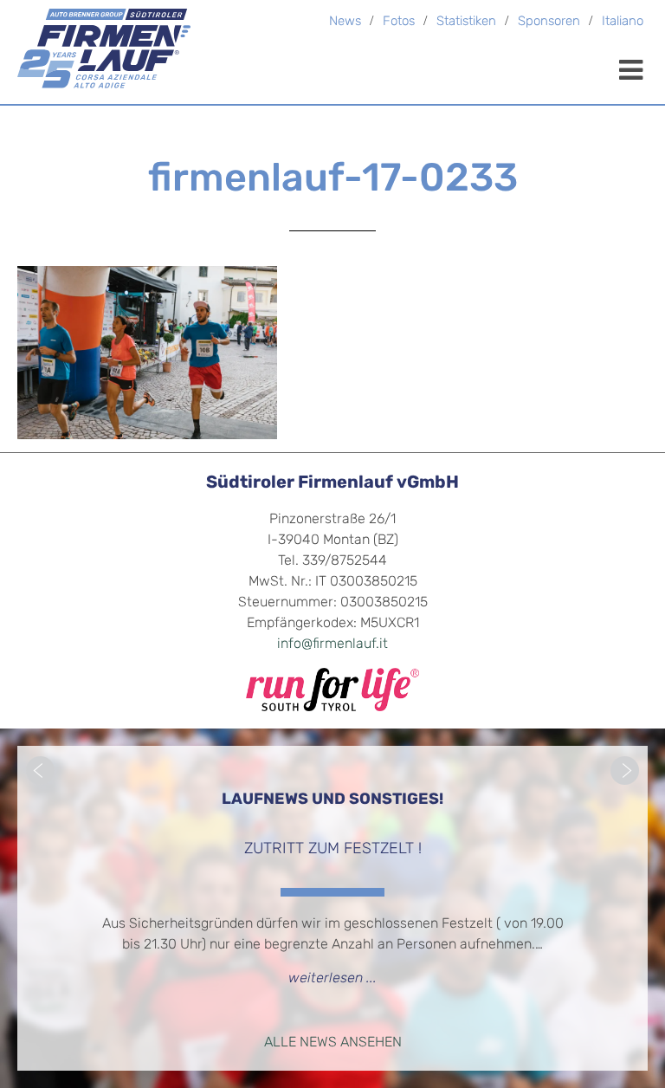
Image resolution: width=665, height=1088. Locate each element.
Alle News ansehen (333, 1043)
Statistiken (466, 22)
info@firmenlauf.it (332, 644)
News (345, 22)
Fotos (399, 22)
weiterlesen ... (332, 979)
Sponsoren (549, 22)
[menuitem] (622, 23)
